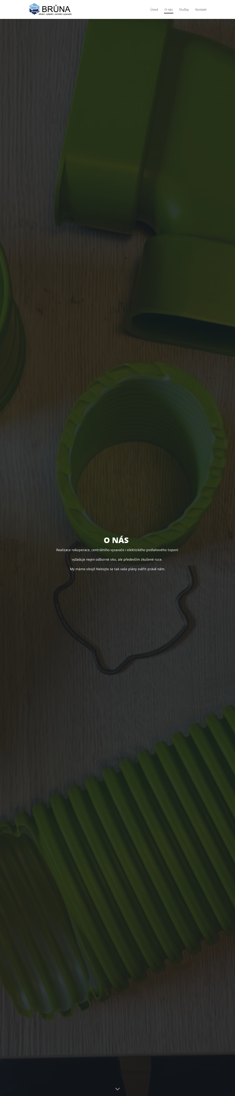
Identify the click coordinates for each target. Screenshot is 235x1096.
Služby (184, 9)
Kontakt (201, 9)
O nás (168, 9)
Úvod (154, 9)
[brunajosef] (50, 9)
